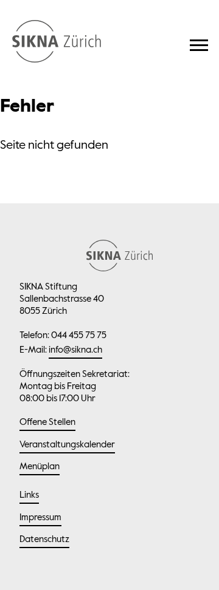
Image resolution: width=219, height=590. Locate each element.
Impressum (40, 517)
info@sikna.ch (75, 349)
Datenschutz (44, 539)
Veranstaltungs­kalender (67, 444)
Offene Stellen (47, 422)
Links (29, 495)
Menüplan (39, 466)
